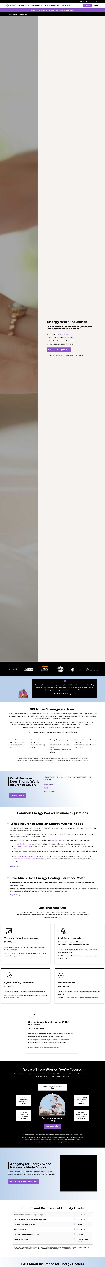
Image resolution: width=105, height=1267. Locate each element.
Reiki (46, 788)
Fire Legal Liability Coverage (24, 856)
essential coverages (58, 840)
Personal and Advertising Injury (25, 851)
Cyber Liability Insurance (19, 982)
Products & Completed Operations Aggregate (30, 1219)
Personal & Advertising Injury (24, 1224)
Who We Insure (22, 5)
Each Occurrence (20, 1229)
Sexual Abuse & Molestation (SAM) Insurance (48, 1023)
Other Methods (49, 791)
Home (10, 14)
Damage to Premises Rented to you (26, 1234)
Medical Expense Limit (22, 1239)
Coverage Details (36, 5)
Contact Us (83, 1)
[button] (77, 5)
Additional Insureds (69, 938)
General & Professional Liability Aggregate (29, 1215)
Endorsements (66, 982)
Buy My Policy (15, 866)
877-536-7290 (94, 1)
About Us (65, 5)
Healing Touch (49, 785)
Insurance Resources (52, 5)
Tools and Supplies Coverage (21, 938)
